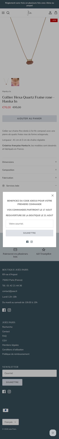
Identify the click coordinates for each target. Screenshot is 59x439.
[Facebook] (27, 242)
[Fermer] (52, 195)
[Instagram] (32, 242)
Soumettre (29, 233)
